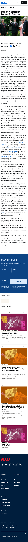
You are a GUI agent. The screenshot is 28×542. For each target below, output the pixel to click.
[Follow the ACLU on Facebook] (2, 464)
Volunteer (16, 485)
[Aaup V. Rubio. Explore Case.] (14, 436)
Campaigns (4, 496)
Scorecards (4, 513)
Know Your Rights (5, 505)
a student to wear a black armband (13, 147)
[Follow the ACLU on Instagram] (9, 464)
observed (3, 56)
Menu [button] (17, 2)
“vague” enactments (12, 151)
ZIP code (4, 280)
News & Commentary (7, 7)
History (3, 485)
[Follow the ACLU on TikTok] (13, 464)
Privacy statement (13, 525)
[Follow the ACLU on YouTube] (6, 464)
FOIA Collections (5, 502)
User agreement (4, 525)
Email (3, 274)
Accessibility (12, 527)
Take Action (17, 482)
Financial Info (4, 482)
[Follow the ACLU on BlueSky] (20, 464)
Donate (24, 2)
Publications (4, 510)
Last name (15, 269)
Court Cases (4, 499)
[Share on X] (14, 46)
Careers (3, 477)
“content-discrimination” (6, 156)
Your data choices (4, 527)
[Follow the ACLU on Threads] (16, 464)
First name (4, 269)
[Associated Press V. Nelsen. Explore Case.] (14, 326)
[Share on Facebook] (11, 46)
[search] (25, 533)
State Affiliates (5, 488)
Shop (15, 479)
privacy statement (16, 287)
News (2, 508)
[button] (16, 46)
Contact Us (4, 479)
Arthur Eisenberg (4, 43)
